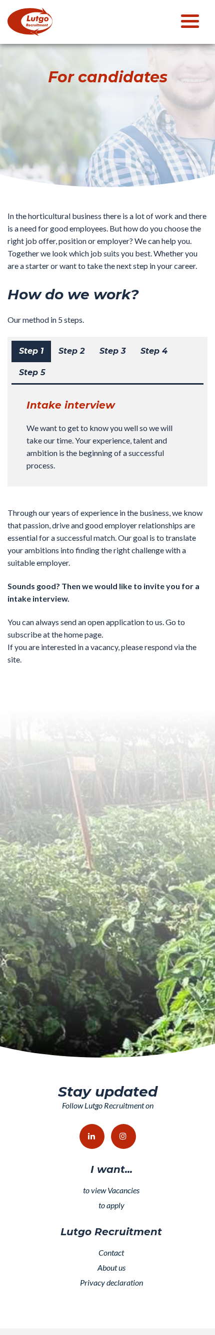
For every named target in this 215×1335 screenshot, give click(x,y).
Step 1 (31, 351)
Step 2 (71, 351)
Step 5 (32, 372)
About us (112, 1267)
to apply (111, 1205)
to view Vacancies (111, 1190)
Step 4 (154, 351)
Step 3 (113, 351)
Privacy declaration (111, 1282)
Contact (111, 1252)
